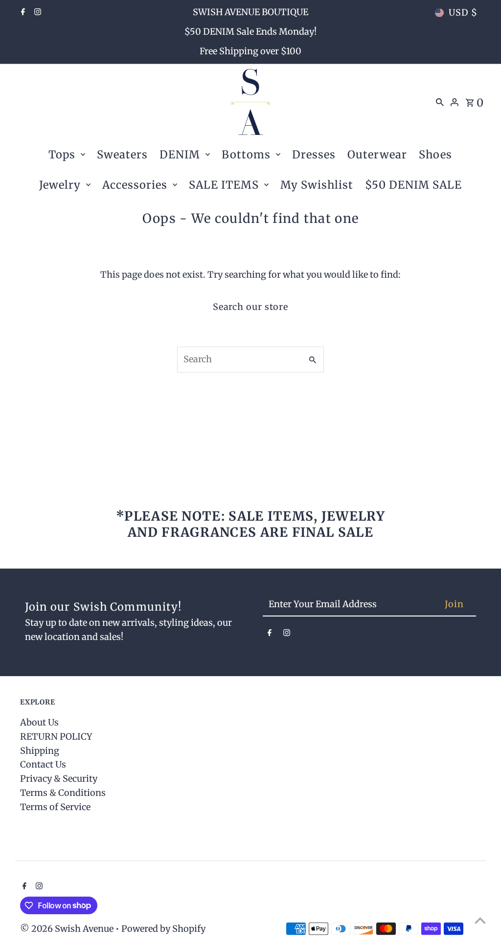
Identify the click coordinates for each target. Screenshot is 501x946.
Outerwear (377, 154)
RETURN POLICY (56, 736)
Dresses (314, 154)
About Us (39, 722)
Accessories (134, 185)
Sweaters (122, 154)
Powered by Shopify (163, 928)
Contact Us (43, 764)
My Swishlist (316, 185)
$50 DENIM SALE (413, 185)
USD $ (463, 12)
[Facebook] (22, 12)
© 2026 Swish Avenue (67, 928)
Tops (61, 154)
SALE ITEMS (224, 185)
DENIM (179, 154)
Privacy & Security (58, 778)
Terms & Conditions (63, 792)
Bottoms (246, 154)
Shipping (39, 750)
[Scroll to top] (480, 920)
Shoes (435, 154)
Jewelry (60, 185)
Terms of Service (55, 807)
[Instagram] (36, 12)
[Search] (439, 101)
